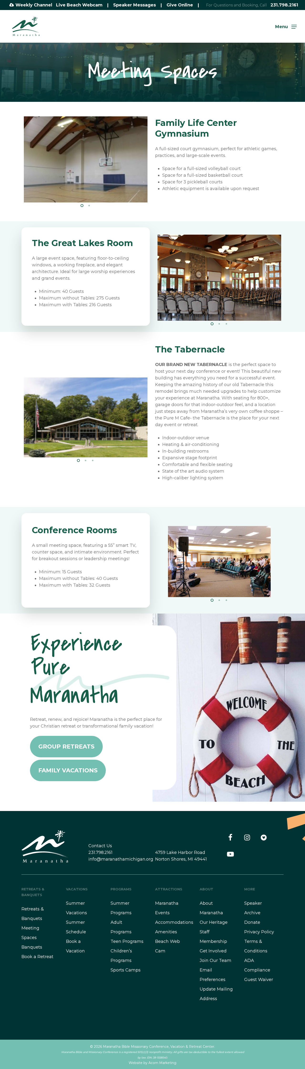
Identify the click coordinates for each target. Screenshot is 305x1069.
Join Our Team (215, 960)
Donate (252, 922)
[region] (85, 158)
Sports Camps (126, 970)
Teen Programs (127, 941)
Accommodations (174, 922)
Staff (204, 932)
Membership (213, 941)
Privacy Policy (259, 932)
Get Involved (213, 951)
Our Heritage (214, 922)
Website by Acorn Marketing (152, 1063)
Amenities (166, 932)
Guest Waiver (258, 979)
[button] (286, 26)
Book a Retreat (37, 956)
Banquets (31, 947)
